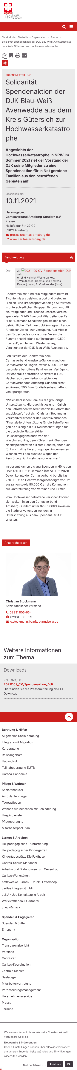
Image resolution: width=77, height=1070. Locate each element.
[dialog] (39, 1049)
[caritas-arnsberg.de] (38, 11)
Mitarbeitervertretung (16, 983)
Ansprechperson (15, 543)
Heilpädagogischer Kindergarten (24, 850)
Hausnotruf (9, 761)
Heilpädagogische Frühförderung (25, 844)
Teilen (5, 63)
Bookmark (11, 55)
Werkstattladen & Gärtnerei (20, 901)
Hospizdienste (12, 815)
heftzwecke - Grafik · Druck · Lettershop (29, 882)
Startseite (23, 37)
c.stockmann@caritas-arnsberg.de (34, 621)
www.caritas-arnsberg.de (27, 239)
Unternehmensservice (17, 996)
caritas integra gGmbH (17, 888)
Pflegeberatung (12, 821)
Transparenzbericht (15, 945)
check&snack (11, 907)
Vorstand (8, 952)
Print (18, 55)
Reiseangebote (12, 755)
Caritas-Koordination (16, 964)
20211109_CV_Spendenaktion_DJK (28, 684)
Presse (54, 37)
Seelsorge (9, 977)
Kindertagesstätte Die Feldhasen (24, 856)
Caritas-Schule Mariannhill (20, 863)
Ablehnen (55, 1064)
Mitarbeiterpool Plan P (17, 828)
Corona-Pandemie (14, 774)
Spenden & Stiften (14, 923)
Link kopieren (4, 55)
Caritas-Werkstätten (16, 875)
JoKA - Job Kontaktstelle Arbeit (23, 894)
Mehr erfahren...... (34, 1065)
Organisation (39, 37)
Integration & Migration (17, 742)
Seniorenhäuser (12, 790)
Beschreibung (14, 257)
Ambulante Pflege (14, 796)
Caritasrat (9, 958)
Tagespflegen (11, 802)
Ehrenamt (8, 929)
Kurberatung (10, 748)
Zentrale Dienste (13, 971)
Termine (7, 1009)
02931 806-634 (21, 612)
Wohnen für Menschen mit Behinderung (29, 809)
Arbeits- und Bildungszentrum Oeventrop (30, 869)
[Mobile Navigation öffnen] (71, 26)
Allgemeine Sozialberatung (20, 736)
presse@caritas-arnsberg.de (30, 234)
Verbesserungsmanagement (21, 990)
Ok (69, 1064)
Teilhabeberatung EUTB (18, 767)
